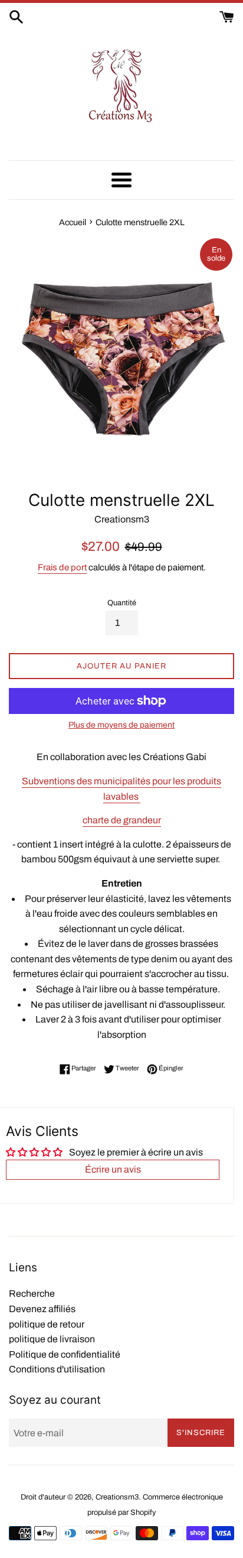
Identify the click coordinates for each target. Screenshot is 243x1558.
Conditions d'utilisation (57, 1369)
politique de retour (46, 1324)
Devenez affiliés (42, 1309)
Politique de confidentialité (64, 1354)
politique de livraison (52, 1339)
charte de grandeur (122, 820)
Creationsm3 (117, 1497)
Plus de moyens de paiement (121, 724)
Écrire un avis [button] (113, 1169)
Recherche (32, 1293)
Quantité (121, 603)
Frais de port (62, 567)
